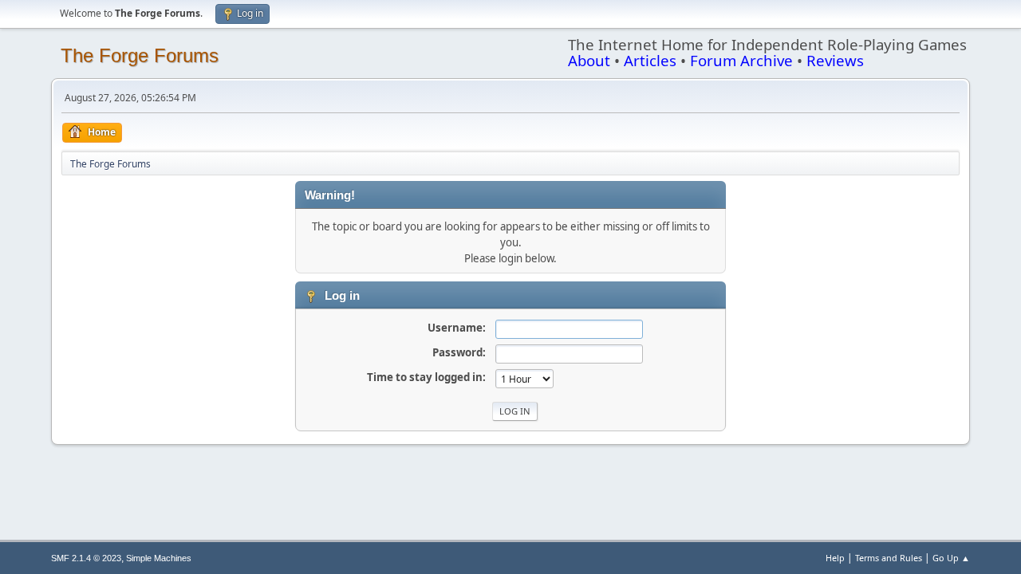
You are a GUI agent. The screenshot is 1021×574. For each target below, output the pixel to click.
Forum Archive (741, 60)
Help (835, 558)
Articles (650, 60)
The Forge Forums (140, 55)
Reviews (835, 60)
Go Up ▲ (951, 558)
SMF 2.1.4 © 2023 (86, 558)
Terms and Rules (888, 558)
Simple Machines (158, 558)
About (589, 60)
